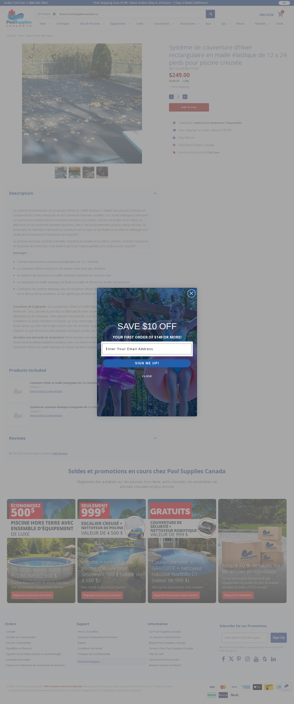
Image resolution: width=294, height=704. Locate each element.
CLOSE (147, 376)
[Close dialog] (191, 293)
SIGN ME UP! (147, 363)
